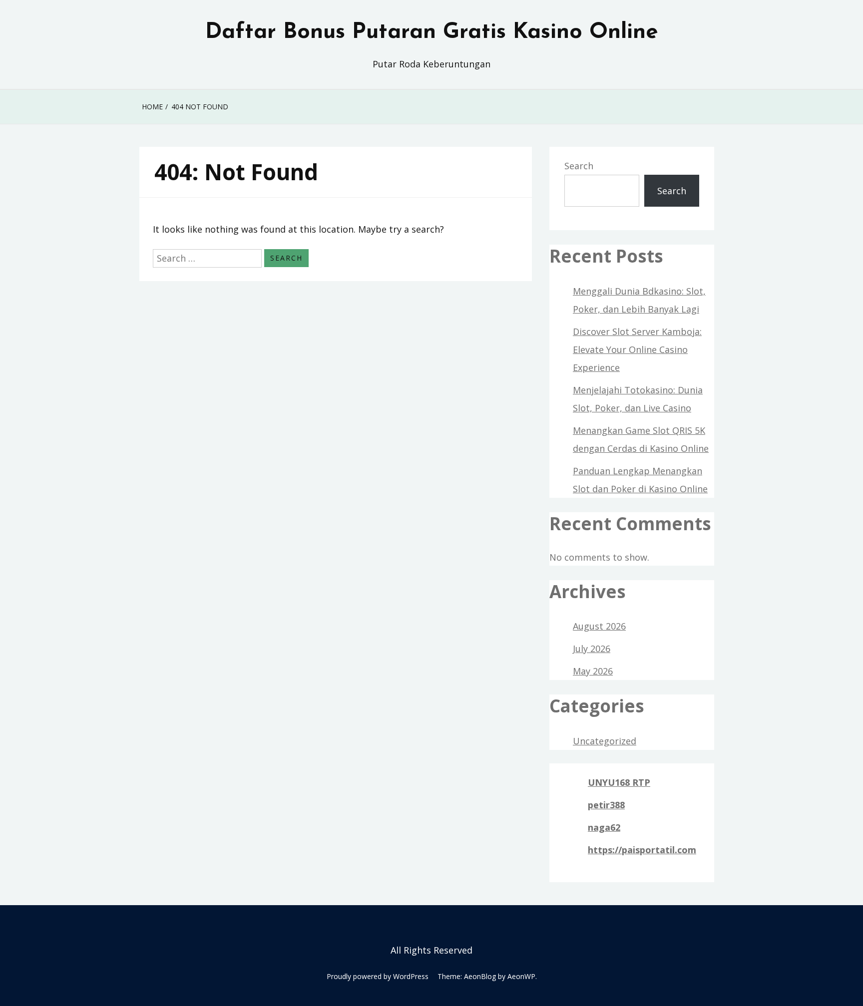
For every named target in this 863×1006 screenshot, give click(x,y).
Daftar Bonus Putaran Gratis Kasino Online (431, 32)
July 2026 (591, 649)
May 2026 (593, 671)
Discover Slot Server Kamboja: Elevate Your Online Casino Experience (637, 349)
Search (578, 166)
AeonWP (521, 976)
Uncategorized (604, 741)
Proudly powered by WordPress (378, 976)
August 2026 (599, 626)
